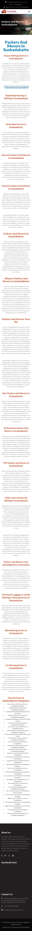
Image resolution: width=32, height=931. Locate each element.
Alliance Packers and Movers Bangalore (17, 7)
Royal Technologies (24, 927)
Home (3, 27)
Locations (9, 27)
